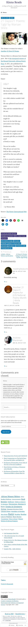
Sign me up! (6, 432)
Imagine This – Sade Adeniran (12, 549)
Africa (17, 241)
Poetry (5, 238)
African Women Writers (9, 233)
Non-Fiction (4, 514)
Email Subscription (8, 417)
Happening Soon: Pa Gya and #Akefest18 (15, 456)
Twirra (3, 580)
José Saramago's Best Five (11, 533)
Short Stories (17, 517)
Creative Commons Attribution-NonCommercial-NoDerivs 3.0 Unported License (12, 602)
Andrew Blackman (17, 339)
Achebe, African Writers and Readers (7, 253)
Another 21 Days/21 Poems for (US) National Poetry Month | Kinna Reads (19, 295)
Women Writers (7, 248)
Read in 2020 (9, 614)
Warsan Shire (21, 246)
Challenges (11, 502)
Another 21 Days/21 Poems (10, 51)
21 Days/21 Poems (8, 241)
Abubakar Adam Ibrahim (6, 563)
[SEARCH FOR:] (14, 407)
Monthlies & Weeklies (18, 511)
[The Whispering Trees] (25, 564)
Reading (17, 514)
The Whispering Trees (7, 562)
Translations (4, 519)
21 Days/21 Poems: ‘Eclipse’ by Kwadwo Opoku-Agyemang (21, 254)
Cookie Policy (8, 620)
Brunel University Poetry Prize (11, 243)
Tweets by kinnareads (7, 584)
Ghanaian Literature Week (15, 509)
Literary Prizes (21, 236)
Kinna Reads (14, 2)
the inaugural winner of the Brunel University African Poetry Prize (13, 61)
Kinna (12, 18)
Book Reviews (20, 614)
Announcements (16, 499)
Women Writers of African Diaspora (12, 520)
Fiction (3, 509)
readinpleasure (20, 268)
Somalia (12, 246)
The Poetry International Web (16, 212)
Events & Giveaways (8, 236)
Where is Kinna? (13, 519)
